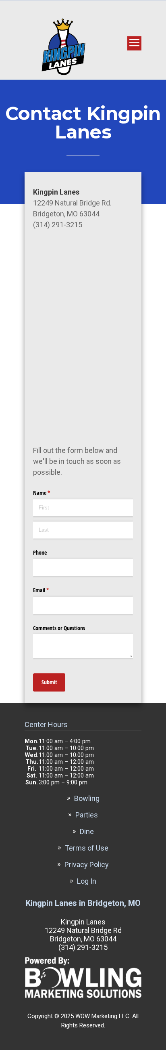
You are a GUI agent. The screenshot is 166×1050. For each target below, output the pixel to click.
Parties (86, 815)
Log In (86, 881)
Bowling (87, 798)
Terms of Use (86, 848)
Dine (87, 831)
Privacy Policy (86, 864)
